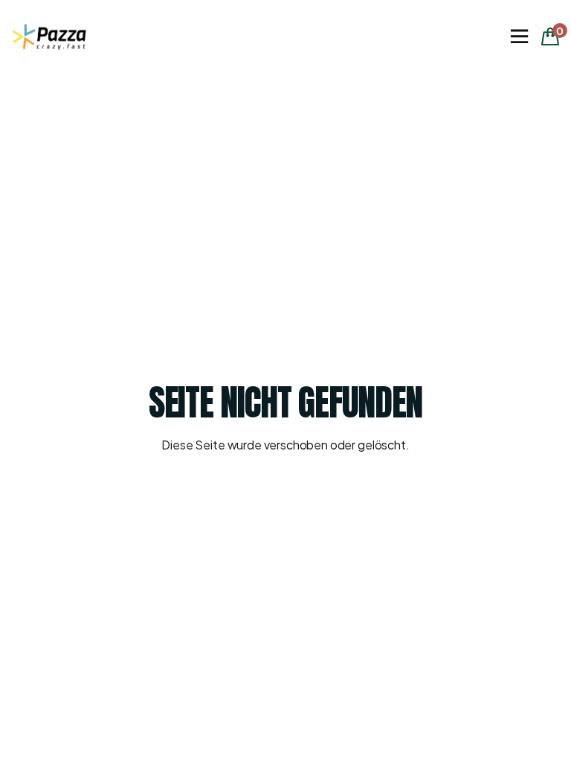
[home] (49, 37)
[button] (519, 36)
